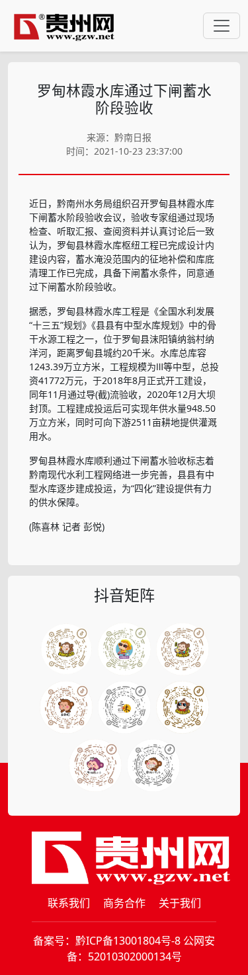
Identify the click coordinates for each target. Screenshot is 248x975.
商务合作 (124, 903)
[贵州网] (64, 25)
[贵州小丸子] (153, 765)
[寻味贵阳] (124, 707)
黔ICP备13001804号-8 (128, 940)
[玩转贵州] (124, 649)
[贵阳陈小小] (95, 765)
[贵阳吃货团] (66, 649)
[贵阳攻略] (182, 649)
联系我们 (69, 903)
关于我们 (180, 903)
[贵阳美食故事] (182, 707)
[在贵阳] (66, 707)
